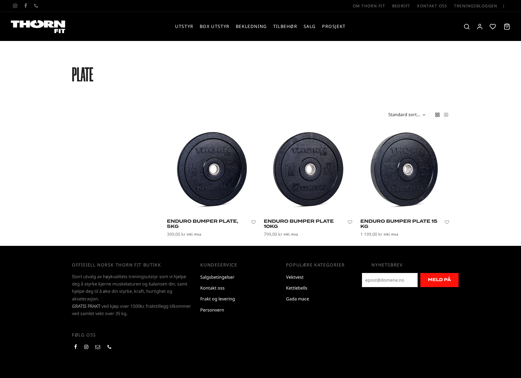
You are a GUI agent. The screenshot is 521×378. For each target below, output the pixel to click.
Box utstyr (215, 26)
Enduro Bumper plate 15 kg (398, 224)
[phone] (36, 6)
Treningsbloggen (475, 5)
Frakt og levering (217, 299)
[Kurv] (507, 26)
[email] (97, 347)
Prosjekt (334, 26)
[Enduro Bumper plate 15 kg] (404, 170)
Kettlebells (296, 288)
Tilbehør (285, 26)
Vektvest (295, 277)
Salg (310, 26)
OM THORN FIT (369, 5)
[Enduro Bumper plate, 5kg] (211, 170)
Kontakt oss (432, 5)
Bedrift (401, 5)
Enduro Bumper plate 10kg (299, 224)
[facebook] (25, 6)
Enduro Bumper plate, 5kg (202, 224)
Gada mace (297, 299)
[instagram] (15, 6)
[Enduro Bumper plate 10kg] (308, 170)
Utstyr (184, 26)
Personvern (212, 310)
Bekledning (251, 26)
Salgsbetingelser (217, 277)
